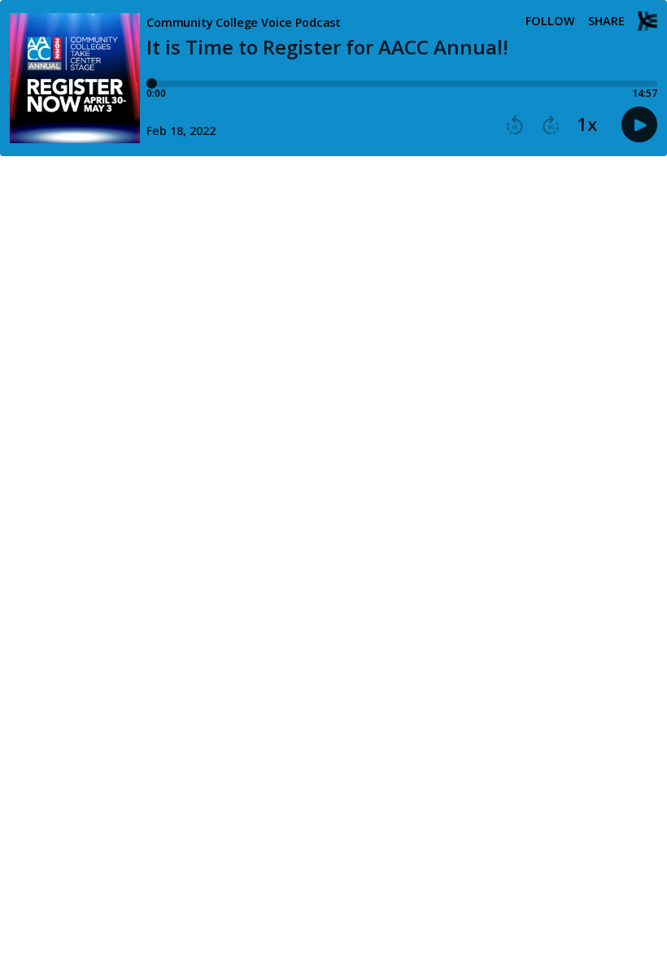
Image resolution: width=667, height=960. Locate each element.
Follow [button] (550, 21)
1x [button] (587, 124)
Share (606, 21)
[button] (515, 125)
